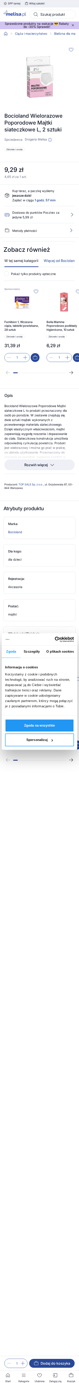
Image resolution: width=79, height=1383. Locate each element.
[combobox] (52, 14)
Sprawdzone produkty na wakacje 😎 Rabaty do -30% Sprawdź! (37, 25)
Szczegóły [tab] (32, 651)
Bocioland (15, 532)
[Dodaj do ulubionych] (71, 49)
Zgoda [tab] (11, 651)
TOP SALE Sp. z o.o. (30, 484)
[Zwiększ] (22, 1363)
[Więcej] (71, 230)
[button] (50, 140)
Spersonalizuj (37, 740)
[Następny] (71, 372)
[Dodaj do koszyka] (35, 357)
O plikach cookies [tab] (60, 651)
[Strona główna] (6, 33)
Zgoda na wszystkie (39, 725)
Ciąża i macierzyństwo (31, 33)
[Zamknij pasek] (72, 25)
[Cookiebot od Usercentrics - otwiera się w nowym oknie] (56, 639)
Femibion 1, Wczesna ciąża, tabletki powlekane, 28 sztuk (21, 325)
